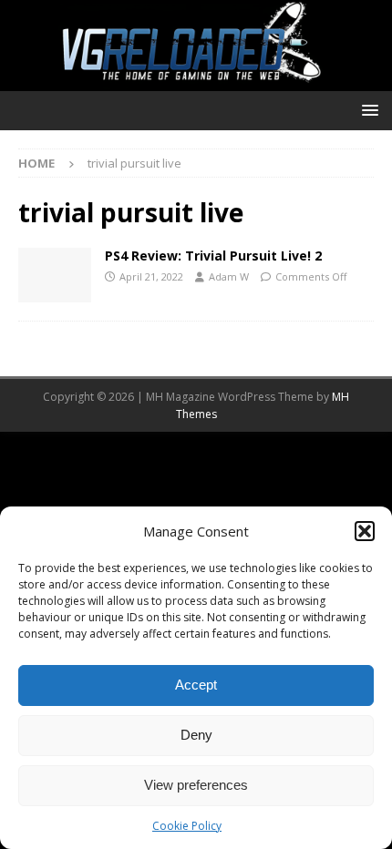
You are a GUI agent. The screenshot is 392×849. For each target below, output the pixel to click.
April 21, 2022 (151, 276)
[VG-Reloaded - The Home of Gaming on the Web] (196, 79)
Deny (196, 734)
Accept (196, 684)
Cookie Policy (187, 826)
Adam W (229, 276)
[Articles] (54, 275)
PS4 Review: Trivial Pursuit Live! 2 (213, 255)
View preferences (196, 785)
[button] (365, 531)
